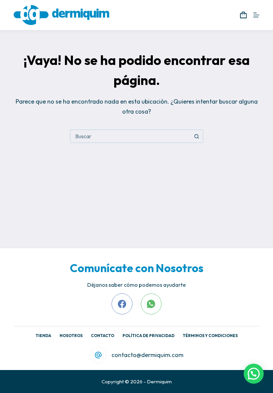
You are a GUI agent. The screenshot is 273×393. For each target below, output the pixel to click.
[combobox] (130, 136)
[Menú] (256, 15)
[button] (254, 374)
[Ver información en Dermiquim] (61, 15)
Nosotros (71, 335)
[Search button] (196, 136)
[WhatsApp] (151, 303)
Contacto (102, 335)
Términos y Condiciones (210, 335)
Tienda (43, 335)
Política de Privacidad (148, 335)
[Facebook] (122, 303)
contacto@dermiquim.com (147, 355)
